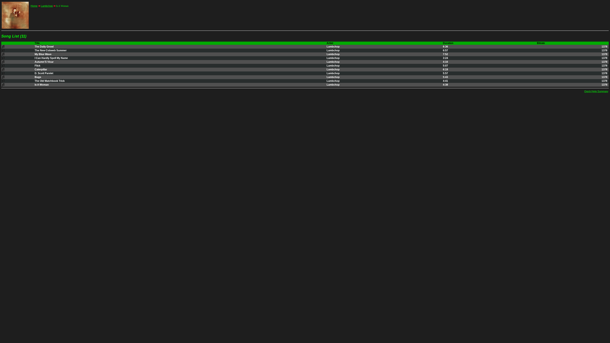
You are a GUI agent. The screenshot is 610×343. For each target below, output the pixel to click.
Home (34, 6)
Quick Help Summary (596, 91)
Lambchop (47, 6)
